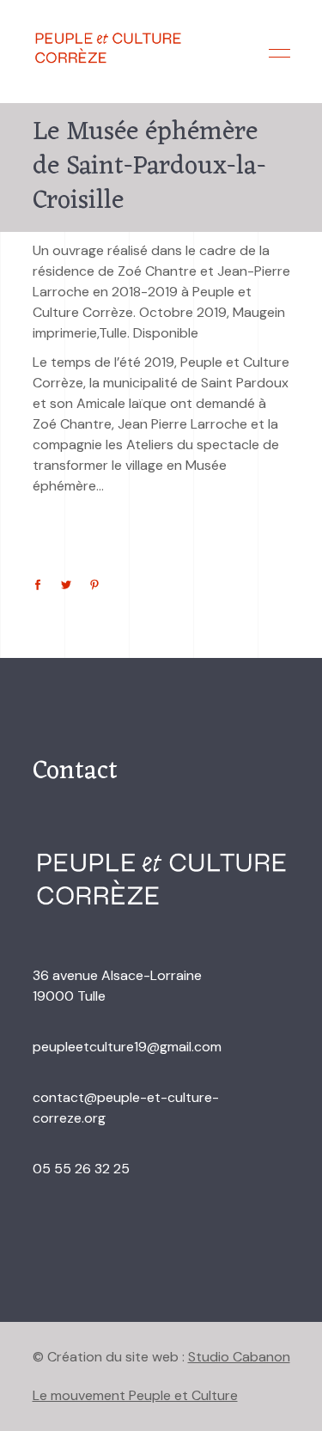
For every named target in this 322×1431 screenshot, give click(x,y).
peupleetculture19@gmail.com (127, 1047)
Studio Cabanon (239, 1357)
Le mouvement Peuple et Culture (135, 1395)
